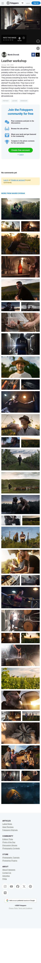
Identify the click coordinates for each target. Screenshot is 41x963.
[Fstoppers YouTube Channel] (11, 886)
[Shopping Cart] (22, 3)
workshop (23, 101)
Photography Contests (11, 848)
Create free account (20, 150)
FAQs (4, 879)
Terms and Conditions (25, 908)
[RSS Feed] (5, 892)
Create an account (18, 180)
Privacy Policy (13, 908)
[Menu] (2, 3)
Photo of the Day (8, 842)
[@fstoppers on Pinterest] (30, 886)
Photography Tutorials (10, 857)
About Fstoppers (8, 869)
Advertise (6, 876)
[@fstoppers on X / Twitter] (24, 886)
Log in (21, 154)
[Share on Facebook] (33, 55)
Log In (28, 3)
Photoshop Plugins (9, 860)
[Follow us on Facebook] (18, 886)
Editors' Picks (7, 839)
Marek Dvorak (13, 54)
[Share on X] (38, 55)
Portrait (6, 101)
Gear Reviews (7, 827)
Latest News (7, 824)
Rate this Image (9, 38)
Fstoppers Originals (10, 830)
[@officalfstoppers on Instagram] (5, 886)
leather (14, 101)
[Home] (13, 3)
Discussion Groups (9, 845)
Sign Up (36, 3)
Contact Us (6, 872)
